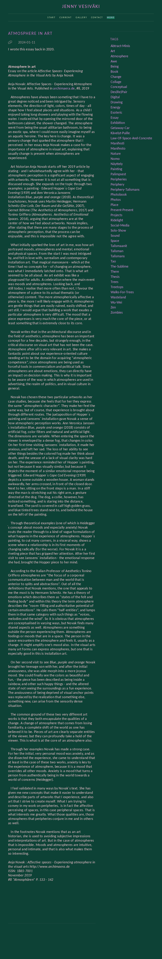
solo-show (118, 231)
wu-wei (116, 303)
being (115, 67)
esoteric (116, 113)
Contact (97, 17)
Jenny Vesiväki (81, 6)
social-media (120, 225)
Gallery (81, 17)
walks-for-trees (122, 292)
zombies (117, 313)
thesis (115, 277)
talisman (117, 251)
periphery (117, 185)
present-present (122, 210)
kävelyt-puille (120, 133)
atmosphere (119, 56)
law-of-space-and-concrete (131, 138)
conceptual (119, 87)
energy (115, 107)
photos (116, 200)
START (51, 17)
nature (116, 154)
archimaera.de (64, 89)
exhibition (118, 123)
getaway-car (120, 128)
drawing (116, 102)
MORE (111, 17)
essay (115, 118)
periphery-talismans (125, 190)
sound (115, 236)
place (114, 205)
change (116, 77)
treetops (117, 287)
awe (114, 61)
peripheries (119, 179)
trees (114, 282)
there (115, 272)
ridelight (117, 220)
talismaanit (119, 246)
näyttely (117, 164)
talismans (118, 256)
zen (113, 307)
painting (116, 169)
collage (116, 82)
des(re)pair (119, 92)
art (113, 51)
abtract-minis (120, 46)
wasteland (118, 297)
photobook (119, 195)
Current (65, 17)
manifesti (117, 143)
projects (116, 215)
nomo (115, 159)
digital (115, 97)
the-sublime (119, 267)
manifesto (118, 149)
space (115, 241)
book (114, 72)
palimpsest (118, 174)
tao (113, 261)
